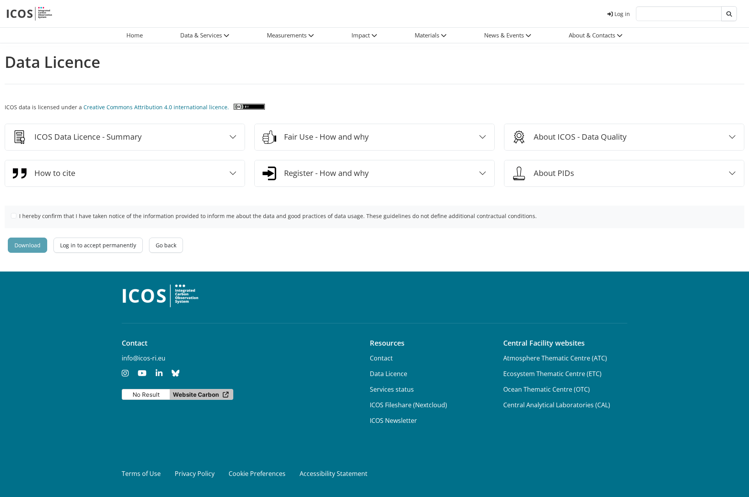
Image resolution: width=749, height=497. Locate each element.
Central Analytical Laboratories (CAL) (556, 405)
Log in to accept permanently (98, 245)
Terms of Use (141, 473)
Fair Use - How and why (326, 136)
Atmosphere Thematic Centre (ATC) (555, 358)
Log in (622, 14)
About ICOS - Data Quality (580, 136)
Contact (381, 358)
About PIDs (554, 173)
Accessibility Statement (333, 473)
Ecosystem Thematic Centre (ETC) (552, 373)
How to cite (54, 173)
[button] (205, 35)
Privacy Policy (195, 473)
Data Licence (388, 373)
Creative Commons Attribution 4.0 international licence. (156, 107)
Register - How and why (326, 173)
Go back (166, 245)
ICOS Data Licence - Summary (88, 136)
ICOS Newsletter (393, 420)
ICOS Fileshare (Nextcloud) (408, 405)
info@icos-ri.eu (143, 358)
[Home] (29, 14)
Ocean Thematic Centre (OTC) (546, 389)
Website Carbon (196, 394)
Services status (392, 389)
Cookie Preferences (257, 473)
